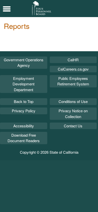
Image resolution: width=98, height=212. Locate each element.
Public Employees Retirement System (73, 81)
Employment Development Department (23, 84)
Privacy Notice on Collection (73, 113)
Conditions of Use (73, 101)
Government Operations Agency (23, 62)
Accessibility (23, 125)
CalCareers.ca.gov (73, 69)
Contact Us (73, 125)
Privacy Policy (23, 110)
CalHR (73, 59)
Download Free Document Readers (24, 137)
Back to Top (23, 101)
